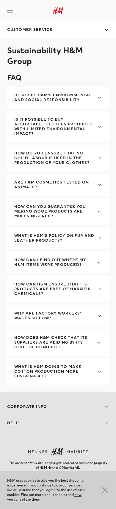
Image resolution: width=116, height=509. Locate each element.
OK (105, 490)
